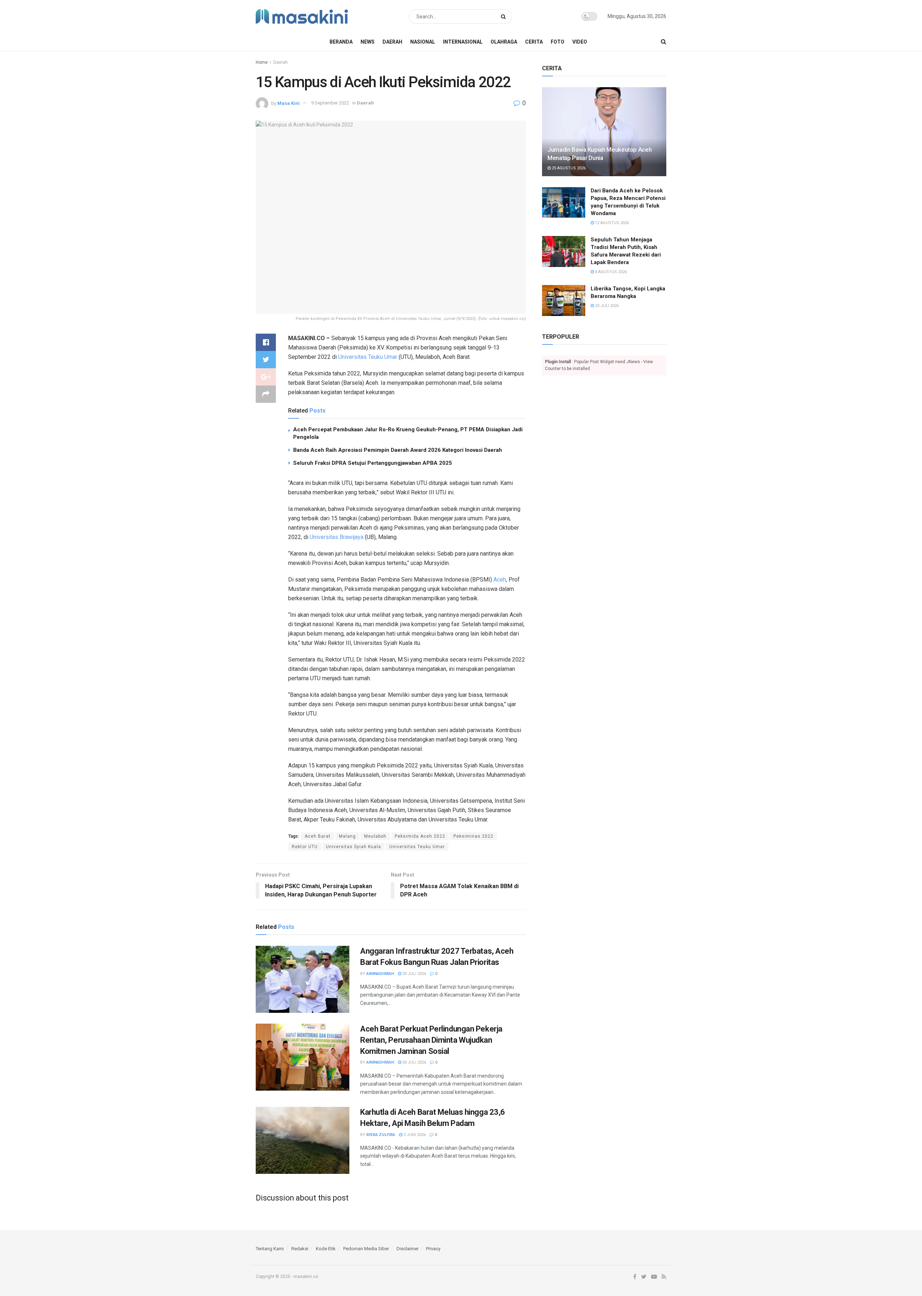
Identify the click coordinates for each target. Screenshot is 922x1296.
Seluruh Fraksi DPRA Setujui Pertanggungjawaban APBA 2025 (372, 463)
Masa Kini (288, 103)
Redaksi (299, 1248)
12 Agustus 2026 (611, 223)
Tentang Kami (270, 1248)
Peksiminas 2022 (473, 836)
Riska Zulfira (380, 1134)
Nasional (422, 42)
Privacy (433, 1248)
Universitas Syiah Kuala (353, 846)
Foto (557, 42)
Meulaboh (375, 836)
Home (262, 62)
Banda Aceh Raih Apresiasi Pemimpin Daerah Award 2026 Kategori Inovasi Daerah (397, 450)
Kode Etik (326, 1248)
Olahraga (504, 42)
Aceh (499, 579)
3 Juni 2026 (414, 1134)
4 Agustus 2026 (610, 272)
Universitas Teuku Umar (367, 356)
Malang (347, 836)
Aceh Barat (318, 836)
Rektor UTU (305, 846)
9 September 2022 (330, 103)
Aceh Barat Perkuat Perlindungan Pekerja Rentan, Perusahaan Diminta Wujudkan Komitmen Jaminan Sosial (431, 1040)
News (368, 42)
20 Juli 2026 (606, 305)
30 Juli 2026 (413, 973)
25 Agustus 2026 (568, 168)
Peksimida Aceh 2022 (420, 836)
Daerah (392, 42)
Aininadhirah (380, 973)
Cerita (534, 42)
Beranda (341, 42)
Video (579, 42)
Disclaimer (408, 1248)
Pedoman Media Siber (366, 1248)
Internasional (463, 42)
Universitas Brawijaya (336, 537)
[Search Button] (504, 16)
